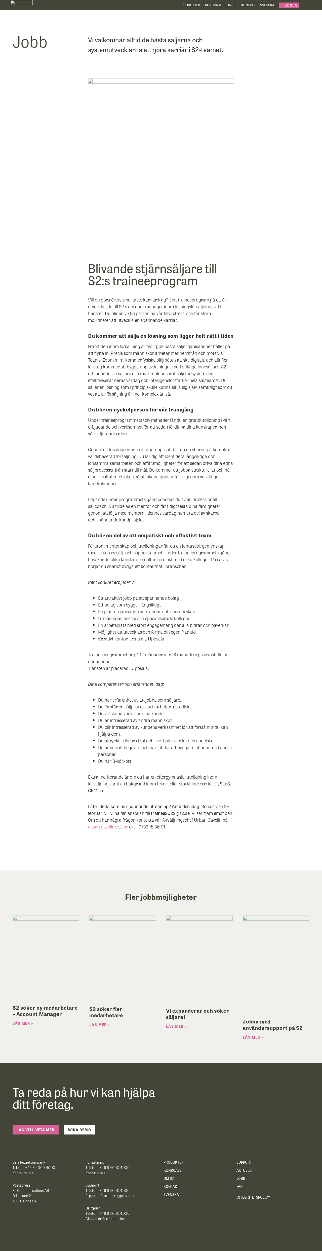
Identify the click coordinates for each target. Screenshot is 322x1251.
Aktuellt (244, 1170)
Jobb (240, 1178)
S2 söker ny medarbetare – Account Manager (45, 1010)
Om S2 (231, 5)
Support (244, 1162)
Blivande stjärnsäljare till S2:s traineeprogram (152, 274)
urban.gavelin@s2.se (108, 826)
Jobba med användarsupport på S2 (273, 1024)
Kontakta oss (23, 1172)
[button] (289, 5)
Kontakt (248, 5)
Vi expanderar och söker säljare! (197, 1013)
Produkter (191, 5)
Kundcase (213, 5)
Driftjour (93, 1207)
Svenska (267, 5)
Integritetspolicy (253, 1197)
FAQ (239, 1186)
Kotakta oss (96, 1172)
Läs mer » (23, 1023)
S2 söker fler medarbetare (106, 1012)
